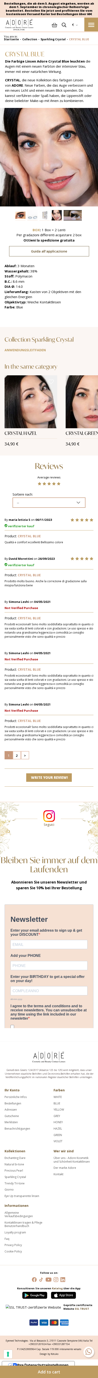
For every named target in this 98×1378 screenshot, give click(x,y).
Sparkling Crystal (15, 1177)
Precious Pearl (14, 1170)
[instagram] (56, 1279)
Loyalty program (15, 1232)
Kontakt (58, 1174)
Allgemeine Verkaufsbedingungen (19, 1214)
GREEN (58, 1135)
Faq (7, 1239)
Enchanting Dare (15, 1158)
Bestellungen (13, 1103)
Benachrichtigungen (17, 1129)
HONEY (58, 1122)
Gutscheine (12, 1116)
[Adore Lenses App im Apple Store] (63, 1294)
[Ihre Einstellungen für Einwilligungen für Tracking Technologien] (8, 1354)
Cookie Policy (13, 1251)
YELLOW (59, 1110)
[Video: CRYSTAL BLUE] (73, 215)
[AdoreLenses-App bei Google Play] (35, 1294)
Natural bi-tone (14, 1164)
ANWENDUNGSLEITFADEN (25, 350)
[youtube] (49, 1279)
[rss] (41, 1279)
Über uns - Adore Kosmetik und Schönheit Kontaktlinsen (72, 1159)
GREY (57, 1116)
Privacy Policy (13, 1245)
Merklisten (11, 1122)
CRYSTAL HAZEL (21, 433)
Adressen (11, 1110)
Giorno (9, 1189)
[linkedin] (62, 1279)
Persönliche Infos (16, 1097)
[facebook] (34, 1279)
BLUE (57, 1103)
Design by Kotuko (49, 1354)
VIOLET (58, 1141)
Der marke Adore (65, 1168)
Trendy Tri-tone (15, 1183)
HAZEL (58, 1129)
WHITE (58, 1097)
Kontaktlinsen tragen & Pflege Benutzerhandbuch (23, 1224)
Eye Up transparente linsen (22, 1196)
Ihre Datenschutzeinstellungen (42, 1365)
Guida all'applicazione (49, 251)
